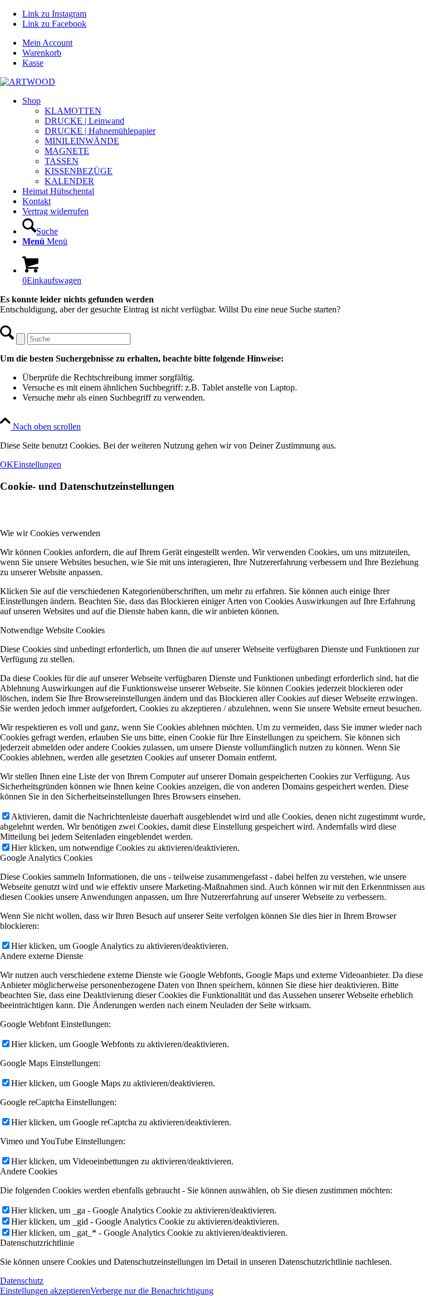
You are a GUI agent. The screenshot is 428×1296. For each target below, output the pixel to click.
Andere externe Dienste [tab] (41, 956)
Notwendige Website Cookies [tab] (52, 630)
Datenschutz (21, 1280)
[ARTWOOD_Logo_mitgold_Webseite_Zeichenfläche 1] (27, 81)
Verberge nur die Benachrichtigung (151, 1290)
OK (6, 464)
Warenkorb (41, 52)
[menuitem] (225, 43)
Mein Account (47, 42)
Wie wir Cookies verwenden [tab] (50, 533)
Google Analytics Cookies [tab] (46, 858)
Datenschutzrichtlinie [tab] (37, 1242)
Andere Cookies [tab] (28, 1171)
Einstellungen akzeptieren (45, 1290)
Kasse (32, 63)
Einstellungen (37, 464)
